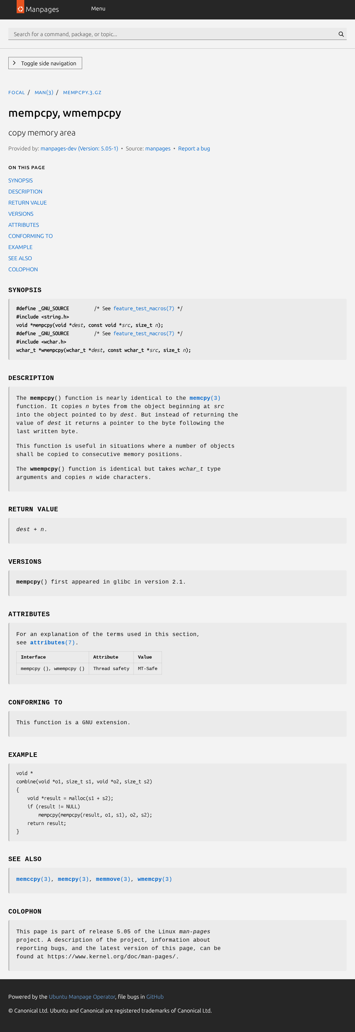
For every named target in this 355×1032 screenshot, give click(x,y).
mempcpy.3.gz (82, 92)
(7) (52, 643)
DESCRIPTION (25, 191)
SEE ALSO (20, 258)
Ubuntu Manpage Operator (82, 996)
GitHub (155, 996)
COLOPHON (23, 269)
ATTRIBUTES (23, 225)
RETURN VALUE (27, 202)
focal (16, 92)
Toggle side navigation (48, 63)
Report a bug (194, 148)
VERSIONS (20, 213)
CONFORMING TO (30, 236)
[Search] (341, 34)
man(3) (44, 92)
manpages (158, 148)
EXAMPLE (20, 247)
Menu (98, 8)
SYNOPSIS (20, 180)
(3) (205, 398)
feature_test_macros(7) (143, 308)
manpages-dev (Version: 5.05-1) (79, 148)
